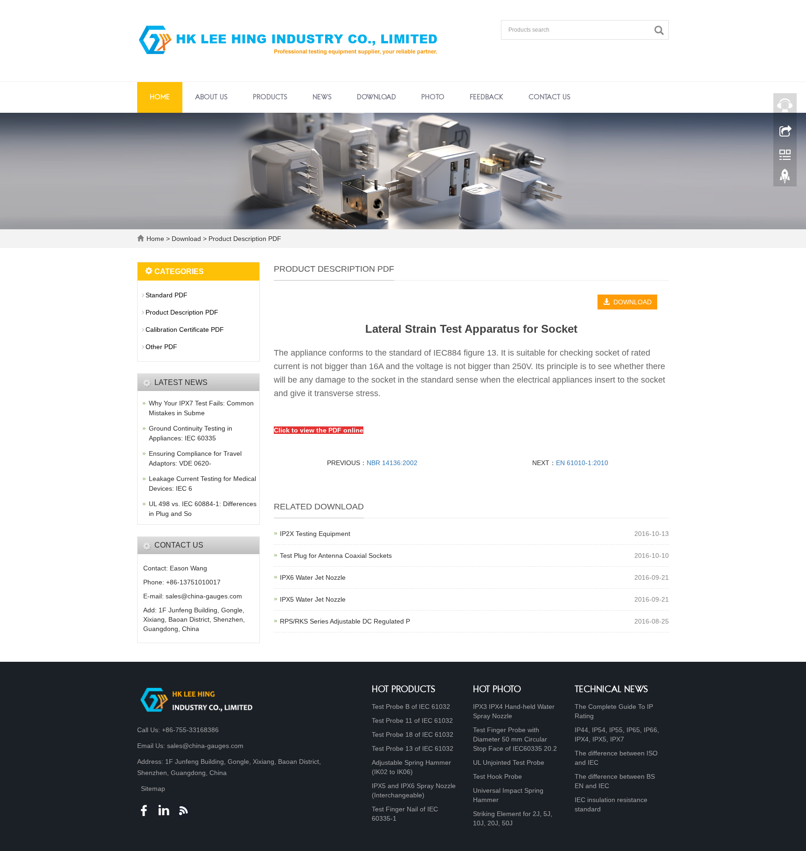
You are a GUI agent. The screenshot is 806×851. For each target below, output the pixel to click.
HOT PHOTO (497, 690)
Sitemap (153, 788)
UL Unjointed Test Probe (508, 762)
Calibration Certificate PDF (185, 329)
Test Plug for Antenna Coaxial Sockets (336, 555)
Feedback (486, 97)
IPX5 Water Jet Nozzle (313, 599)
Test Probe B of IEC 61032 (411, 706)
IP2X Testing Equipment (315, 533)
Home (160, 97)
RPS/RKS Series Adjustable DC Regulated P (345, 621)
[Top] (785, 178)
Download (376, 97)
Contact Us (549, 97)
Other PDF (161, 346)
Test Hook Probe (497, 776)
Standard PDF (167, 295)
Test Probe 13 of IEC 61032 (412, 748)
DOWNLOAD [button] (631, 302)
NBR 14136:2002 (392, 463)
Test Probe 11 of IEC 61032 (412, 720)
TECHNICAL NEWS (611, 690)
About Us (211, 97)
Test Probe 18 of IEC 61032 (412, 734)
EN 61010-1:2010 (582, 463)
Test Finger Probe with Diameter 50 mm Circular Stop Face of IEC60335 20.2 (515, 739)
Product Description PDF (244, 238)
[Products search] (661, 30)
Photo (433, 97)
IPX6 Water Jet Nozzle (313, 577)
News (322, 97)
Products (270, 97)
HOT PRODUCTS (404, 690)
